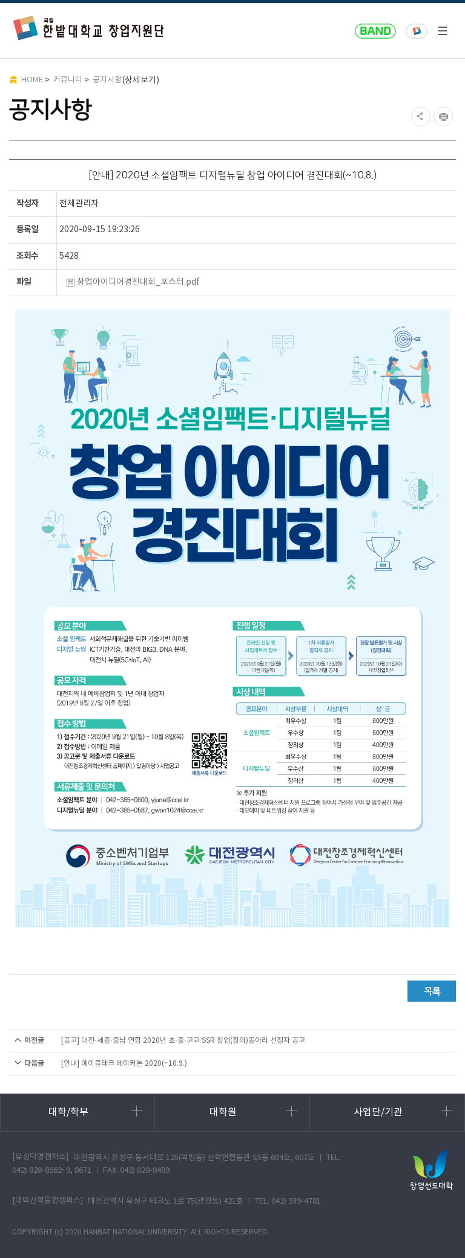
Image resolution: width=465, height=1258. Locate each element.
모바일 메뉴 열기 (442, 31)
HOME (32, 80)
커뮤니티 (67, 80)
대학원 (223, 1112)
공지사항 (107, 80)
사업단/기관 (378, 1112)
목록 (431, 991)
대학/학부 (68, 1112)
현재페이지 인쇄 (445, 116)
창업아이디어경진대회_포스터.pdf (138, 282)
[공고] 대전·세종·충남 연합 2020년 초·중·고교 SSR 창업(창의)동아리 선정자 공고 (183, 1041)
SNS (419, 116)
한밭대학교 (416, 31)
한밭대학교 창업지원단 (89, 27)
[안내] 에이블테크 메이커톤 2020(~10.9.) (124, 1064)
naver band (375, 31)
